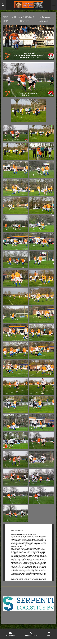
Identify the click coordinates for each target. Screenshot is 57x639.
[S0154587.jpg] (41, 242)
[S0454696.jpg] (15, 495)
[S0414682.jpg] (15, 477)
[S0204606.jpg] (15, 296)
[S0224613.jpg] (15, 314)
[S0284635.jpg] (41, 368)
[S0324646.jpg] (15, 423)
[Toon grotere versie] (28, 42)
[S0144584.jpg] (15, 242)
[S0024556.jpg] (15, 151)
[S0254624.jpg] (41, 332)
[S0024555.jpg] (41, 133)
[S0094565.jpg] (41, 187)
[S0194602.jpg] (41, 278)
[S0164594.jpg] (15, 260)
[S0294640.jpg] (41, 387)
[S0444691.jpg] (41, 477)
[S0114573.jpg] (41, 206)
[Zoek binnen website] (3, 5)
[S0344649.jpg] (15, 441)
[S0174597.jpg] (41, 260)
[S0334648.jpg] (41, 423)
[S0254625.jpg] (15, 350)
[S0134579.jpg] (41, 224)
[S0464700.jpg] (15, 513)
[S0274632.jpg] (41, 350)
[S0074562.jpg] (41, 169)
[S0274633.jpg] (15, 368)
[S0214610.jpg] (41, 296)
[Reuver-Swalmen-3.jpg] (15, 133)
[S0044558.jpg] (41, 151)
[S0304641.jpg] (15, 405)
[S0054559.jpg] (15, 169)
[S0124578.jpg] (15, 224)
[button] (52, 102)
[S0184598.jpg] (15, 278)
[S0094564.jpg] (15, 187)
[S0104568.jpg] (15, 206)
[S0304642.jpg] (41, 405)
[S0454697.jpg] (41, 495)
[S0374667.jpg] (41, 459)
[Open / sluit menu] (54, 5)
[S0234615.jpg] (41, 314)
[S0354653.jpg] (15, 459)
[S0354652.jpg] (41, 441)
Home (17, 17)
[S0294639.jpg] (15, 387)
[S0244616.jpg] (15, 332)
